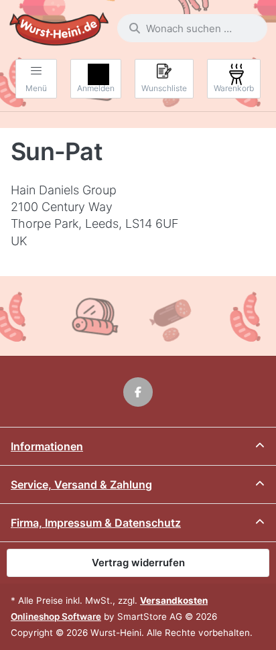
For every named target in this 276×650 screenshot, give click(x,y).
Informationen (47, 446)
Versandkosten (174, 600)
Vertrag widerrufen (138, 562)
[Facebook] (138, 392)
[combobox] (192, 28)
